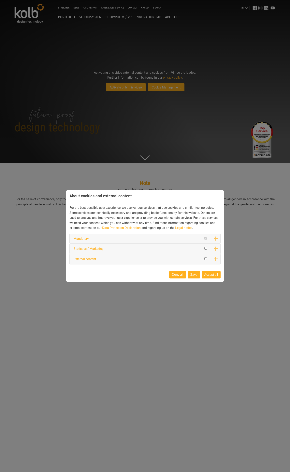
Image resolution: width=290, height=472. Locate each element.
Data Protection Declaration (121, 228)
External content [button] (85, 259)
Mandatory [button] (81, 239)
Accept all (211, 274)
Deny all (177, 274)
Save (193, 274)
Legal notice (183, 228)
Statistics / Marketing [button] (89, 249)
